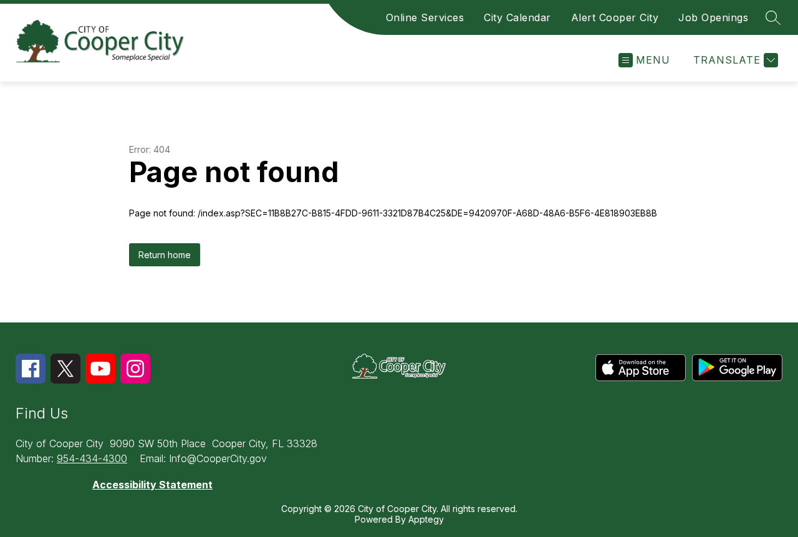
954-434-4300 (92, 458)
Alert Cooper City (615, 17)
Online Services (425, 17)
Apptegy (426, 519)
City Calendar (517, 17)
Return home (164, 254)
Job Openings (713, 17)
